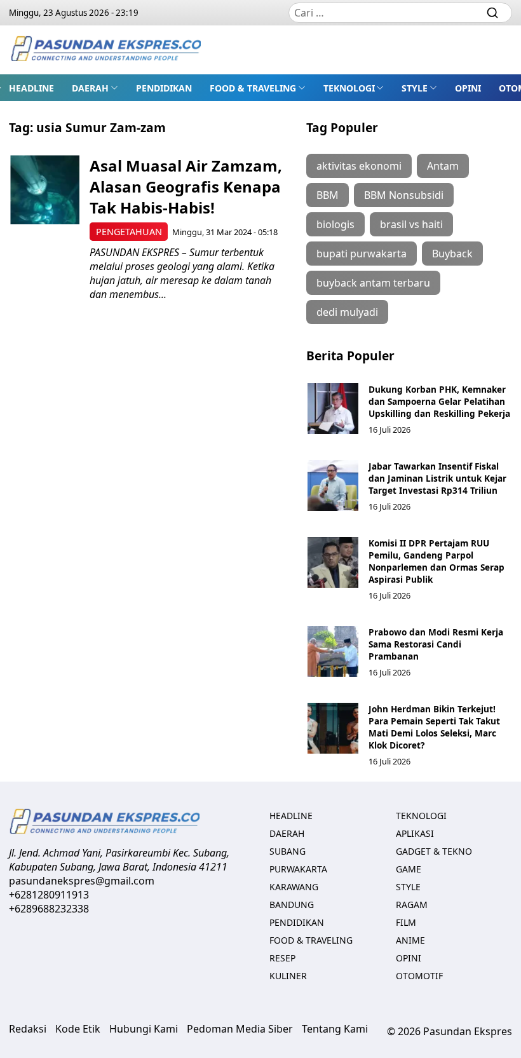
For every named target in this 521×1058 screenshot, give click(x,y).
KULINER (288, 976)
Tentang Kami (335, 1029)
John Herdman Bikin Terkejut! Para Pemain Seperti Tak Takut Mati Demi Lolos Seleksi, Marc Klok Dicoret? (434, 727)
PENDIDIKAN (164, 88)
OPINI (468, 88)
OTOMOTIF (419, 976)
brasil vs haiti (411, 224)
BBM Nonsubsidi (403, 195)
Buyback (452, 254)
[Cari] (492, 13)
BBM (327, 195)
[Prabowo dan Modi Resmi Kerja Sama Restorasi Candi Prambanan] (333, 651)
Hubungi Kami (143, 1029)
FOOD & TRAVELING (253, 88)
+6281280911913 (49, 895)
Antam (443, 166)
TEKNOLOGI (349, 88)
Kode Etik (77, 1029)
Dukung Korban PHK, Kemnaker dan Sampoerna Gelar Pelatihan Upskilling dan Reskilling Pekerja (439, 401)
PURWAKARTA (298, 869)
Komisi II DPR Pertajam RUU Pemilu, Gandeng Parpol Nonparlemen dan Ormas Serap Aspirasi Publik (436, 561)
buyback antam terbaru (373, 283)
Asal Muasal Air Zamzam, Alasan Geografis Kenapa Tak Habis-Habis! (186, 186)
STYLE (415, 88)
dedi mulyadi (347, 312)
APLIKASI (415, 833)
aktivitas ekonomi (359, 166)
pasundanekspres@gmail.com (81, 881)
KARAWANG (293, 887)
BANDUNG (291, 905)
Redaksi (27, 1029)
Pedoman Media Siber (240, 1029)
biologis (335, 224)
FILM (406, 922)
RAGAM (412, 905)
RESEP (282, 958)
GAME (408, 869)
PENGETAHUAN (129, 232)
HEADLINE (31, 88)
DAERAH (90, 88)
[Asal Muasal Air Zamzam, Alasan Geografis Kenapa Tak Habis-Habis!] (44, 189)
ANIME (410, 940)
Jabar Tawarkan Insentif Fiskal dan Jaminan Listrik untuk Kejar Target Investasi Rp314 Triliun (437, 478)
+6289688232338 (49, 909)
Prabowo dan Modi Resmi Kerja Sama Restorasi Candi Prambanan (436, 644)
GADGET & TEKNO (434, 851)
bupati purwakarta (361, 254)
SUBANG (287, 851)
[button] (95, 87)
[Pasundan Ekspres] (105, 50)
